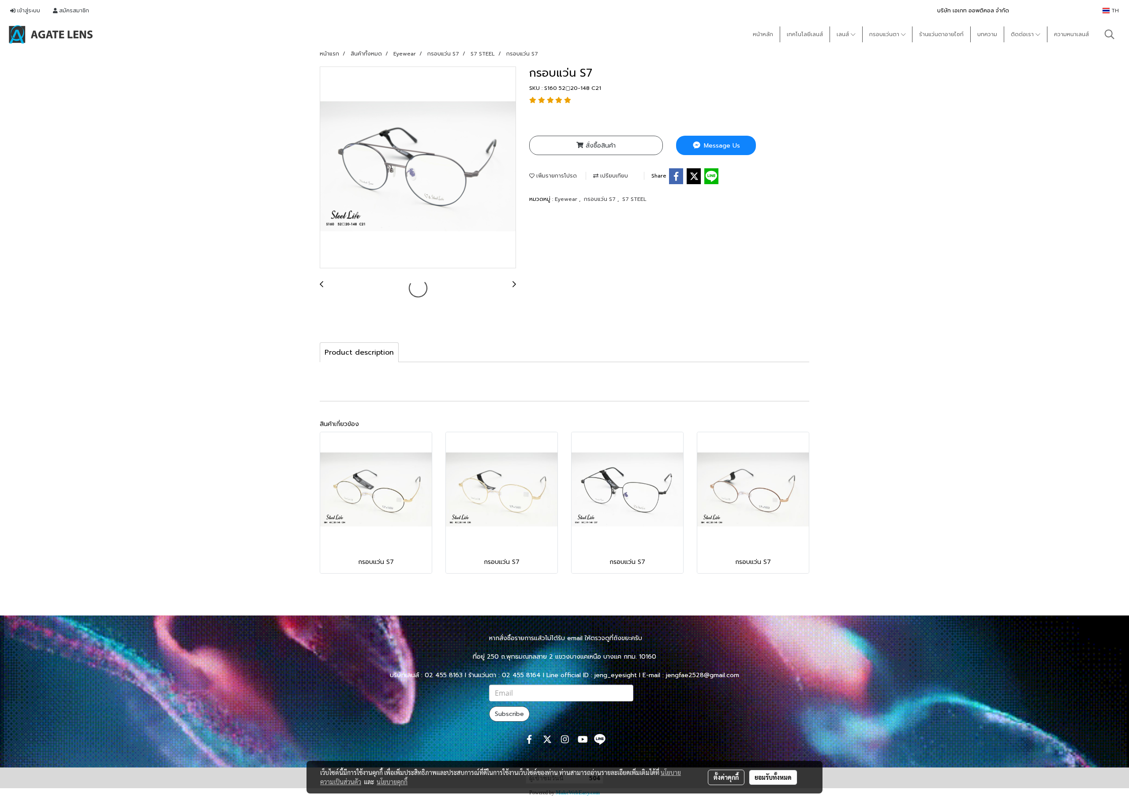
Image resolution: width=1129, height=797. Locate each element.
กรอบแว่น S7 (600, 199)
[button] (1109, 34)
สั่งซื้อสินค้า (599, 145)
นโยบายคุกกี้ (392, 782)
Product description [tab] (359, 352)
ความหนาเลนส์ (1071, 34)
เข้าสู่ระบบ (27, 11)
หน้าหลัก (763, 34)
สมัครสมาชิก (73, 11)
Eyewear (567, 199)
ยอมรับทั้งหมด (773, 777)
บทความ (987, 34)
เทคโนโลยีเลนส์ (805, 34)
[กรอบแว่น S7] (418, 168)
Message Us (721, 145)
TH (1114, 11)
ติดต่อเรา (1023, 34)
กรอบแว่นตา (885, 34)
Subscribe (509, 714)
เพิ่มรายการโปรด (556, 176)
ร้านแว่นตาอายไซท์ (941, 34)
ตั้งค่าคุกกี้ (726, 777)
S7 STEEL (634, 199)
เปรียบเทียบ (613, 176)
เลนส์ (844, 34)
